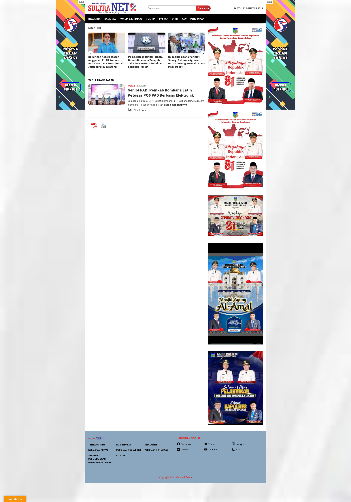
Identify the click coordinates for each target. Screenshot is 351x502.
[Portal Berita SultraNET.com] (112, 8)
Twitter (211, 444)
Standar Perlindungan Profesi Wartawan (99, 459)
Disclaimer (151, 444)
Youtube (212, 449)
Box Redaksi (123, 444)
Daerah (131, 86)
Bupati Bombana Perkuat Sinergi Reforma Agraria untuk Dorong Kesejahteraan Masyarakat (186, 61)
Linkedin (185, 449)
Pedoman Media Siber (128, 450)
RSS (238, 449)
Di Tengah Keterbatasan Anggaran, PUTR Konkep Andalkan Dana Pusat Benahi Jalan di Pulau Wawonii (106, 61)
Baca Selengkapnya (175, 104)
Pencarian (203, 8)
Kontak (120, 455)
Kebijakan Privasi (98, 450)
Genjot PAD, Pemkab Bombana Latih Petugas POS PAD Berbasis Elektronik (161, 92)
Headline (94, 28)
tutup (81, 1)
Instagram (241, 444)
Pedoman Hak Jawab (156, 450)
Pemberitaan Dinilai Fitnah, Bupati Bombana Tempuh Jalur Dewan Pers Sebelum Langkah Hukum (145, 61)
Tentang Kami (96, 444)
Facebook (186, 444)
